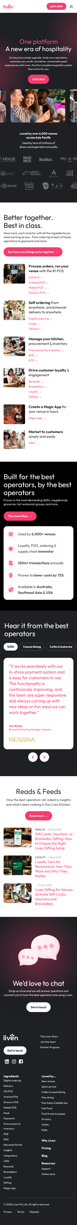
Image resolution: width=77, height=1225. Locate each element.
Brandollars (10, 1172)
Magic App (10, 1188)
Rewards (9, 1166)
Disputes (34, 1211)
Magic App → (37, 418)
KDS (6, 1134)
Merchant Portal (13, 1144)
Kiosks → (35, 323)
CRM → (34, 443)
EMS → (33, 355)
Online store (48, 1174)
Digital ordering (12, 1080)
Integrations (10, 1155)
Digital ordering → (41, 318)
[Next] (44, 757)
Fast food (47, 1108)
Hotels (45, 1124)
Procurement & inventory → (47, 350)
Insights (8, 1150)
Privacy (8, 1211)
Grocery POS (11, 1102)
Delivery (8, 1086)
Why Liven (48, 1140)
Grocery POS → (39, 292)
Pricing (46, 1148)
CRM (6, 1161)
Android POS (11, 1096)
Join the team (48, 1041)
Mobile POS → (38, 287)
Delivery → (36, 329)
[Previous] (32, 757)
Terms (20, 1211)
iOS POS (8, 1091)
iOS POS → (36, 277)
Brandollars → (38, 386)
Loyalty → (35, 391)
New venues (48, 1081)
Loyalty (8, 1177)
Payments (9, 1118)
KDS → (33, 360)
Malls (44, 1130)
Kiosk (6, 1113)
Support (46, 1168)
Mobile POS (10, 1107)
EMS (6, 1139)
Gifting (7, 1182)
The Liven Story (49, 1036)
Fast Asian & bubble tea (55, 1103)
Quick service (49, 1086)
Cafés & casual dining (53, 1092)
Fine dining (48, 1097)
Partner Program (50, 1047)
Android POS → (39, 282)
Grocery (46, 1119)
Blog (44, 1155)
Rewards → (36, 381)
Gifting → (35, 396)
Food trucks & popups (53, 1113)
